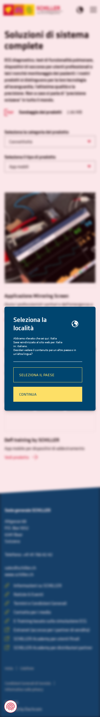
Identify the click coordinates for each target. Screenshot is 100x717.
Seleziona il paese (36, 374)
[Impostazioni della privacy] (10, 706)
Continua (28, 394)
